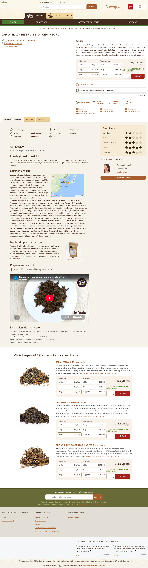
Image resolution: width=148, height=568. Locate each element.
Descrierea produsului (12, 119)
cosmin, (115, 555)
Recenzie (29, 119)
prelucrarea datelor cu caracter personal (93, 504)
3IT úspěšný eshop (122, 561)
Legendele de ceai (134, 111)
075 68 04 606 (122, 169)
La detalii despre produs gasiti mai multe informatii (100, 373)
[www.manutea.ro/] (15, 2)
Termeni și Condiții (8, 521)
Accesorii (42, 119)
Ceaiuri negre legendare (86, 113)
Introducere (42, 28)
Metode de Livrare (41, 517)
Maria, (78, 555)
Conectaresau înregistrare (114, 7)
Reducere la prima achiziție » (95, 565)
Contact (4, 517)
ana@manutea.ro (123, 172)
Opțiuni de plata (40, 521)
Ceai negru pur (108, 109)
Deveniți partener (74, 517)
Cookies (37, 524)
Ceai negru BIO (108, 111)
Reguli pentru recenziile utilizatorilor (48, 531)
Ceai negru (82, 109)
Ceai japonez (132, 109)
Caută (91, 7)
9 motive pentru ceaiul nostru (45, 528)
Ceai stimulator (83, 111)
